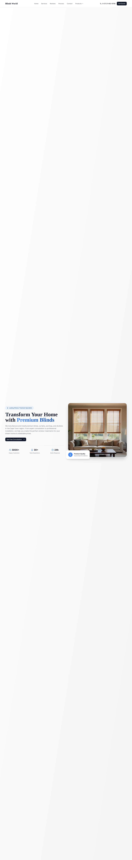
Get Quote (121, 3)
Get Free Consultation (14, 439)
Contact (69, 3)
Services (44, 3)
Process (61, 3)
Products (78, 3)
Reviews (53, 3)
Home (36, 3)
